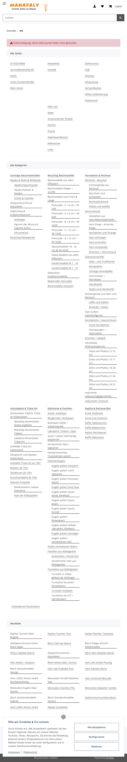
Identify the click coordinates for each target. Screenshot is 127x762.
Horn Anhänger (97, 237)
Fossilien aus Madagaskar (62, 551)
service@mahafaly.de (22, 69)
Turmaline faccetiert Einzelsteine (63, 584)
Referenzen (54, 143)
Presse (51, 131)
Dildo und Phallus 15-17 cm (102, 361)
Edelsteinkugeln (56, 460)
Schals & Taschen (24, 198)
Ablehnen (96, 746)
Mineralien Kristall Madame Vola (63, 680)
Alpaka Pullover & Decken (24, 191)
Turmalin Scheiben (62, 590)
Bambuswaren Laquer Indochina (26, 488)
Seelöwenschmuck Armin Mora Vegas (24, 645)
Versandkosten (93, 88)
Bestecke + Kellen (98, 307)
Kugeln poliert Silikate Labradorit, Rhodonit (64, 526)
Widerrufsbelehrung (96, 94)
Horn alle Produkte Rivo (61, 668)
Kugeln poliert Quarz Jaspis (63, 502)
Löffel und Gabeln (99, 302)
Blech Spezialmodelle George (22, 670)
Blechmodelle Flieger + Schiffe (60, 190)
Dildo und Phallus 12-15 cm (102, 353)
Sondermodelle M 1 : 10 (65, 268)
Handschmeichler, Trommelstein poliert (59, 454)
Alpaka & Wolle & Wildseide (25, 180)
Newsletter (54, 63)
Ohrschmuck (21, 232)
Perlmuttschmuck (98, 201)
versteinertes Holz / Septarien (58, 446)
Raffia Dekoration (94, 437)
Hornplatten (95, 266)
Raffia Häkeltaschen (96, 422)
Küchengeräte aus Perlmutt (99, 186)
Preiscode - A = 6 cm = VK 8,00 (65, 215)
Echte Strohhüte (94, 413)
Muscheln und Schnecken (97, 195)
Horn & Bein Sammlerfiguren (94, 313)
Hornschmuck (92, 211)
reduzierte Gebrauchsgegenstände (98, 394)
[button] (94, 6)
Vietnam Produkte (20, 482)
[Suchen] (120, 17)
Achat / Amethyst (57, 413)
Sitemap (89, 75)
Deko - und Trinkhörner (102, 261)
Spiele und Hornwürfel (101, 289)
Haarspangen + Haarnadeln (97, 331)
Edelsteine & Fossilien (60, 408)
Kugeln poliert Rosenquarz (59, 518)
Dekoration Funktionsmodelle (57, 274)
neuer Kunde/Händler (22, 81)
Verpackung (91, 81)
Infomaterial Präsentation (26, 606)
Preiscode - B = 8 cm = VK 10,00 (65, 223)
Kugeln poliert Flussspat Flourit (65, 480)
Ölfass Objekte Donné (22, 652)
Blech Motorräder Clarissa (62, 662)
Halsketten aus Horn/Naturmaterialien (101, 217)
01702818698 (17, 63)
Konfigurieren (96, 736)
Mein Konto (16, 88)
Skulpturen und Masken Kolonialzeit (23, 456)
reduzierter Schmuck (96, 400)
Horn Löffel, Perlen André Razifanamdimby (24, 680)
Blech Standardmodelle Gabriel (23, 699)
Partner (52, 124)
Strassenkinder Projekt (60, 118)
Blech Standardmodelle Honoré (61, 699)
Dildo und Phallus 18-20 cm (102, 369)
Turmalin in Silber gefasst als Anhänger (63, 575)
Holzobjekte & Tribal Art (24, 408)
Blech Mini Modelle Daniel (99, 652)
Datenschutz (30, 752)
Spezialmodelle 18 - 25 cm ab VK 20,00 (64, 248)
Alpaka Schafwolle (58, 707)
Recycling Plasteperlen (22, 237)
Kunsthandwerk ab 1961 (23, 477)
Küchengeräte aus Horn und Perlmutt (100, 295)
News (51, 112)
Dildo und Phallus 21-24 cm (102, 377)
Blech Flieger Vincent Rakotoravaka (96, 645)
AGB (87, 69)
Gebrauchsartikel (94, 256)
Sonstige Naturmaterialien (25, 175)
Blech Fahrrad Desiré (59, 643)
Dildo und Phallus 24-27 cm (102, 386)
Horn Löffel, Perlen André (24, 707)
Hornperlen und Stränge (102, 232)
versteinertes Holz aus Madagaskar (64, 562)
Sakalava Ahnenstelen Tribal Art (26, 440)
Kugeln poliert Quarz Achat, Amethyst (63, 493)
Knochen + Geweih (95, 338)
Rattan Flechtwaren (95, 432)
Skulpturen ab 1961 (21, 472)
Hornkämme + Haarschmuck (100, 320)
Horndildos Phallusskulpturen (95, 344)
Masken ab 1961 (19, 467)
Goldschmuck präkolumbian (100, 697)
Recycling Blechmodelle (61, 175)
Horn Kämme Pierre (96, 668)
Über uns (53, 106)
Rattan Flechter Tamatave (99, 633)
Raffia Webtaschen (95, 427)
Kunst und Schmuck (96, 418)
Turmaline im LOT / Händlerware (62, 597)
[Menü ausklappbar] (4, 2)
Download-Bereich (58, 137)
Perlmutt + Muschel (96, 180)
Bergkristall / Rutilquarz (61, 418)
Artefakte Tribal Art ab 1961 (25, 463)
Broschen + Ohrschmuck (102, 251)
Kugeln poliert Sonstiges (65, 533)
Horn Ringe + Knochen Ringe (101, 226)
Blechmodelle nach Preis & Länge (62, 198)
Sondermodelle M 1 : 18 (65, 263)
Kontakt (52, 69)
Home (13, 75)
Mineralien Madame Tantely (100, 687)
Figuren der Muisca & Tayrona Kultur (26, 226)
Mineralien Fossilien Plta (61, 687)
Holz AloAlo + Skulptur (22, 662)
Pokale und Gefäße (99, 206)
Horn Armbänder (98, 247)
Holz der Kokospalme (26, 495)
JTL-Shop (110, 757)
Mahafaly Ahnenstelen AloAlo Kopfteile (26, 423)
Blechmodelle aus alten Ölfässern (61, 182)
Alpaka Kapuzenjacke (26, 185)
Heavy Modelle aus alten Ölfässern (65, 256)
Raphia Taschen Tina (59, 633)
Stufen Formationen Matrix (62, 546)
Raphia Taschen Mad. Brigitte (22, 635)
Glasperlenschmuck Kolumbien (21, 204)
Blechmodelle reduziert (61, 285)
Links (50, 149)
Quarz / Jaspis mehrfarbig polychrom (62, 437)
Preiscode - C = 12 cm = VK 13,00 (64, 231)
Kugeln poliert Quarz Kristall (63, 510)
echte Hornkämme (99, 324)
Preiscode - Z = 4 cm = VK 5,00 (65, 206)
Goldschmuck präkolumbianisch (20, 213)
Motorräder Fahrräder (60, 281)
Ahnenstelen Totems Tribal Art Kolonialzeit (25, 415)
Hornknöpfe (95, 284)
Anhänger (19, 219)
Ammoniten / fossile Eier (65, 556)
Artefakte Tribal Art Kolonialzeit (20, 448)
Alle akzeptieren (96, 727)
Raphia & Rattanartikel (98, 408)
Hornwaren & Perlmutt (98, 175)
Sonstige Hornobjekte (101, 271)
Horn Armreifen (97, 242)
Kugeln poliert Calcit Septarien (63, 472)
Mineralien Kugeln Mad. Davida (23, 689)
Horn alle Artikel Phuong (98, 662)
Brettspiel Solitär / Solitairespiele (58, 424)
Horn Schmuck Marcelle (98, 678)
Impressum (14, 752)
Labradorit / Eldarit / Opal (62, 431)
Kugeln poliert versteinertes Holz (62, 540)
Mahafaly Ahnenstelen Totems (26, 431)
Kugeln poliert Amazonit (65, 465)
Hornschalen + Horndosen (97, 277)
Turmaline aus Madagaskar (63, 569)
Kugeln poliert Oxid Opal (65, 487)
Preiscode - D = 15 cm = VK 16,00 (64, 240)
